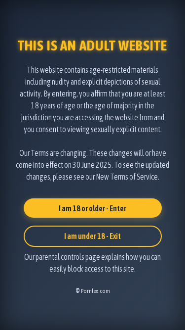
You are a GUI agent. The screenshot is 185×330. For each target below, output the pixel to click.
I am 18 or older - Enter (92, 208)
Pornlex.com (95, 290)
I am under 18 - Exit (92, 236)
